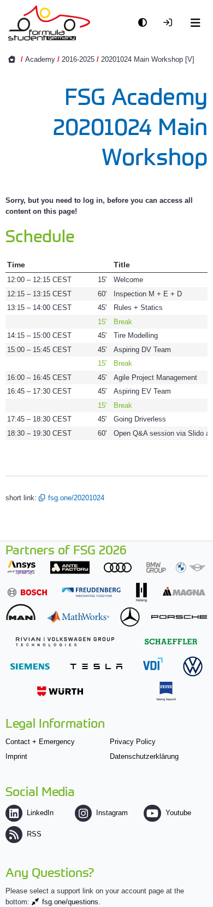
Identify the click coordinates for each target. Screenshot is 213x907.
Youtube (178, 813)
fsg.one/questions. (71, 902)
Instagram (112, 813)
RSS (34, 834)
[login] (170, 22)
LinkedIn (40, 813)
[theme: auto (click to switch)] (145, 22)
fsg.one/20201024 (76, 498)
